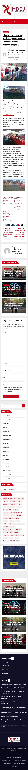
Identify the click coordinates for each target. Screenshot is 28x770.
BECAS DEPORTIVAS (13, 754)
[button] (25, 21)
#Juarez (17, 59)
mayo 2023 (6, 459)
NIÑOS (16, 535)
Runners (17, 538)
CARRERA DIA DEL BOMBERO (14, 757)
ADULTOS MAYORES (19, 498)
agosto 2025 (6, 423)
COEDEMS (5, 515)
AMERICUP (12, 501)
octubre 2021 (6, 478)
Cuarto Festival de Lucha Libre (9, 716)
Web (4, 377)
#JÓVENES (11, 59)
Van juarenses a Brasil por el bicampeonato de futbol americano (13, 306)
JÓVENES (5, 526)
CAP (10, 509)
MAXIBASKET (18, 529)
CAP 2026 (21, 754)
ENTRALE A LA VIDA (14, 518)
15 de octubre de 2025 (11, 593)
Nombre (5, 363)
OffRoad (22, 535)
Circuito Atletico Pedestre (16, 512)
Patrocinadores (17, 763)
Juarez (17, 523)
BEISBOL (19, 504)
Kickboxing (12, 526)
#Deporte (20, 54)
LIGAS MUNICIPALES (7, 763)
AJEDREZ (5, 501)
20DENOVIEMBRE (7, 498)
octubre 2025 (6, 415)
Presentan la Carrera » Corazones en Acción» (13, 272)
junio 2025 (5, 427)
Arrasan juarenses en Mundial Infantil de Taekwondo (13, 641)
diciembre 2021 (7, 471)
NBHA (11, 535)
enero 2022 (6, 467)
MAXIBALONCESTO (8, 529)
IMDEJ (4, 523)
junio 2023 (5, 455)
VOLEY (18, 540)
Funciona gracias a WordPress (9, 748)
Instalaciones (11, 523)
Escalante (5, 521)
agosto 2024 (6, 443)
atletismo (19, 501)
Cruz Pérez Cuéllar (8, 115)
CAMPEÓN (18, 507)
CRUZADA (18, 515)
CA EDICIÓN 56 (5, 662)
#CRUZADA (21, 52)
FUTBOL (18, 521)
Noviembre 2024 (5, 666)
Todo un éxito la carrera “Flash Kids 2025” (12, 289)
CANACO (5, 509)
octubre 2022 (6, 463)
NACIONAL (6, 535)
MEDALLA (5, 532)
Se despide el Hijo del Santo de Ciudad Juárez (14, 712)
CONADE (12, 515)
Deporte (5, 518)
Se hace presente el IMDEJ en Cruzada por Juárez (8, 199)
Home (5, 754)
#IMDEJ (17, 57)
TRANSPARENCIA (14, 766)
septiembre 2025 (7, 419)
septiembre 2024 (7, 439)
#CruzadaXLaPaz (13, 54)
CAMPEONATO (10, 507)
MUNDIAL (16, 532)
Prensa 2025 (5, 32)
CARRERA (15, 509)
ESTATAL (12, 521)
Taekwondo (6, 540)
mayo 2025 (6, 431)
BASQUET (5, 504)
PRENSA (23, 763)
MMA (11, 532)
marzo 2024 (6, 447)
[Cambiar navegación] (14, 21)
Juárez (22, 523)
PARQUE (5, 538)
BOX (4, 507)
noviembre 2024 (7, 435)
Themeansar (14, 750)
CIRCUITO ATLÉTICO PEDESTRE (9, 760)
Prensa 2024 (4, 669)
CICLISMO (5, 512)
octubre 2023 (6, 451)
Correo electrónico (8, 370)
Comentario (6, 332)
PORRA (11, 538)
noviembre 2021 (7, 474)
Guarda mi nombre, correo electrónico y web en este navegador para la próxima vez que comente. (13, 389)
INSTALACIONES (22, 760)
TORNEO (12, 540)
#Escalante (11, 57)
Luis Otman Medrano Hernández (16, 50)
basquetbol (12, 504)
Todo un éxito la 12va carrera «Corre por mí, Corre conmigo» (8, 233)
